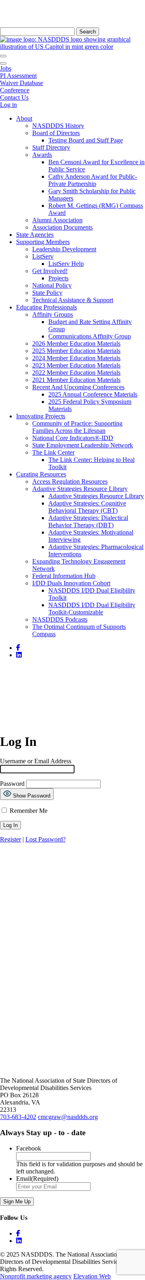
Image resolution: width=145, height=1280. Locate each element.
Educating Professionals (46, 307)
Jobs (5, 68)
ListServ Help (66, 263)
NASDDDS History (58, 125)
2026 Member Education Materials (76, 343)
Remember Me (28, 810)
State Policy (47, 292)
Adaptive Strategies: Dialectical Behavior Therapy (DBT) (88, 521)
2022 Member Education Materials (76, 372)
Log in (8, 104)
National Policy (52, 285)
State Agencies (35, 234)
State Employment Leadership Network (82, 445)
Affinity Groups (52, 314)
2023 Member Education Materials (76, 365)
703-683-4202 (18, 1116)
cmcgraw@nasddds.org (68, 1116)
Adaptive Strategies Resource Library (80, 488)
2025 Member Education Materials (76, 350)
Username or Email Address (35, 761)
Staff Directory (51, 147)
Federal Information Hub (63, 575)
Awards (42, 154)
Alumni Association (57, 220)
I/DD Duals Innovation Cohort (71, 583)
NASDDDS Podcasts (59, 619)
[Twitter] (72, 862)
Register (10, 839)
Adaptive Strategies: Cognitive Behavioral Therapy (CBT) (87, 507)
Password (12, 783)
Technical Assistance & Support (72, 300)
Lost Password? (45, 839)
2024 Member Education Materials (76, 358)
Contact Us (14, 97)
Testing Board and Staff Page (85, 140)
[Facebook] (72, 849)
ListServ (43, 256)
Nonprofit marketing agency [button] (36, 1276)
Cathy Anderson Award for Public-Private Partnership (92, 180)
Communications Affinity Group (89, 336)
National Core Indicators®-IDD (72, 437)
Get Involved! (50, 270)
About (24, 118)
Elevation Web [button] (92, 1276)
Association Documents (62, 227)
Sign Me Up (17, 1202)
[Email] (72, 875)
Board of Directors (56, 132)
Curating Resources (41, 474)
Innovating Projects (40, 416)
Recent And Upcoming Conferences (78, 387)
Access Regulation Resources (70, 481)
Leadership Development (64, 249)
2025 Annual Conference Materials (92, 394)
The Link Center (53, 452)
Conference (14, 90)
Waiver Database (21, 82)
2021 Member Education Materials (76, 379)
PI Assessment (18, 75)
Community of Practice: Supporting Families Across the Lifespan (77, 427)
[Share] (72, 888)
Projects (58, 278)
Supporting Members (43, 241)
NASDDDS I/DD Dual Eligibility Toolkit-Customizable (91, 608)
